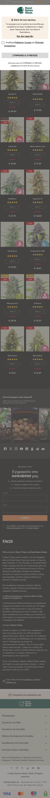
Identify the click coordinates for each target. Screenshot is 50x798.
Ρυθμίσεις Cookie (23, 42)
